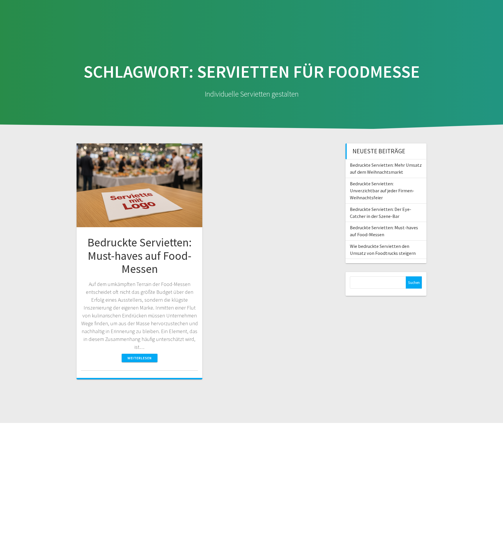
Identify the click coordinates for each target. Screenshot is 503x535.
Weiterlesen (139, 358)
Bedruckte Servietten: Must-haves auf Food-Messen (139, 255)
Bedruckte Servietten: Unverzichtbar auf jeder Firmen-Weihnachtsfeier (382, 191)
